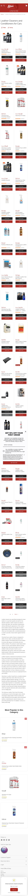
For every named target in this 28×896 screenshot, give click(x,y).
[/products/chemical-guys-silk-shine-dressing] (7, 296)
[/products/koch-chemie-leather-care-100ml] (21, 521)
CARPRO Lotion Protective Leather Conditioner (19, 472)
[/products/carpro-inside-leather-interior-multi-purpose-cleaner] (21, 70)
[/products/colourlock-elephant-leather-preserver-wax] (7, 553)
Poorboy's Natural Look (7, 244)
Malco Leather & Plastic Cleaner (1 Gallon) (21, 342)
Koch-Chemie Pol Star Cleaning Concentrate (20, 51)
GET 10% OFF (14, 463)
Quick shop (7, 57)
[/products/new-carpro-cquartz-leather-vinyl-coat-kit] (21, 296)
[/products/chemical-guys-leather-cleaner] (21, 134)
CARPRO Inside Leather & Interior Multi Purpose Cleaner (20, 85)
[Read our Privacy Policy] (24, 455)
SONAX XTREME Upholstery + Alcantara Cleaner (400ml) (20, 504)
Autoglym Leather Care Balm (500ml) (21, 277)
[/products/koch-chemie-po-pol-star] (21, 37)
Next (16, 614)
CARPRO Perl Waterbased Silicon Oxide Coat (6, 52)
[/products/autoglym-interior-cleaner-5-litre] (7, 328)
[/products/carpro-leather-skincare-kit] (21, 392)
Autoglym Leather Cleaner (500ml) (5, 213)
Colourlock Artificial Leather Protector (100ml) (20, 568)
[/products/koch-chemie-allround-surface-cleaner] (7, 263)
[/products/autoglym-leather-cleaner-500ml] (7, 199)
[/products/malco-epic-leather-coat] (7, 585)
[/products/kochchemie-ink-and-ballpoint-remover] (7, 489)
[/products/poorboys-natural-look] (7, 231)
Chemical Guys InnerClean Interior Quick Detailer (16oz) (6, 117)
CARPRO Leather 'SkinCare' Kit (19, 406)
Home (2, 14)
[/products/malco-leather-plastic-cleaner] (21, 328)
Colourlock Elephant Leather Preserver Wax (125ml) (6, 568)
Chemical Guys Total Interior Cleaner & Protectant (20, 181)
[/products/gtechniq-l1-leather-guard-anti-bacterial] (7, 134)
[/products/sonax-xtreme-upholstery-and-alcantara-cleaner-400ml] (21, 489)
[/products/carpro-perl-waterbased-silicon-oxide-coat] (7, 37)
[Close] (25, 431)
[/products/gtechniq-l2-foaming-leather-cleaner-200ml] (21, 424)
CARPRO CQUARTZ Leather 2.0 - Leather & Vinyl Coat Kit (20, 311)
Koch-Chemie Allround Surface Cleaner (6, 277)
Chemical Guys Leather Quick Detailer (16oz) (21, 374)
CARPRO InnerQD (5, 180)
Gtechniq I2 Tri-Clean (20, 115)
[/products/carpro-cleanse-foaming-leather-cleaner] (7, 424)
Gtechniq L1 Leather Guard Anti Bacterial (6, 148)
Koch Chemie (4, 738)
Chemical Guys (5, 767)
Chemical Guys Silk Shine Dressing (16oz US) (6, 311)
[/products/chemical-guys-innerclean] (7, 102)
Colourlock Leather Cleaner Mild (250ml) (20, 599)
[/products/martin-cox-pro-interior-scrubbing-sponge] (7, 360)
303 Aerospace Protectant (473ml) (19, 213)
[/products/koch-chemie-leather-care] (7, 70)
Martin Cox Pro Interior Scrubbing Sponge (6, 374)
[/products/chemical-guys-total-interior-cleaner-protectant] (21, 167)
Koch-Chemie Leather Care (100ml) (20, 535)
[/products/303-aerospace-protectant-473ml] (21, 199)
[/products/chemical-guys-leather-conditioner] (21, 231)
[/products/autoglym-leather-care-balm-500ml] (21, 263)
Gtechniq (4, 795)
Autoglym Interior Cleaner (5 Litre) (5, 342)
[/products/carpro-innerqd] (7, 167)
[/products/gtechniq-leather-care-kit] (7, 521)
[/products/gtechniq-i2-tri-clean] (21, 102)
